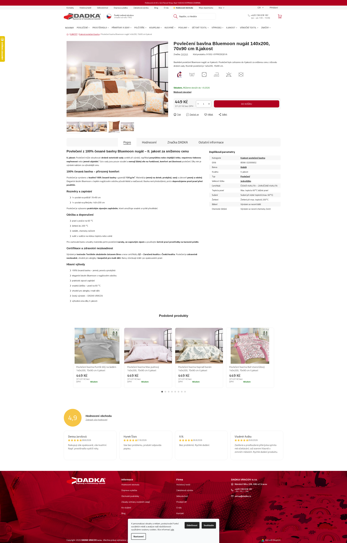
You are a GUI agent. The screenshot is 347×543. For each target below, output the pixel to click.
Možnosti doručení (182, 92)
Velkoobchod (102, 7)
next (278, 361)
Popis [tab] (127, 142)
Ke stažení (126, 507)
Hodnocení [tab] (149, 142)
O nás (166, 7)
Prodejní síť (181, 501)
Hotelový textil (85, 7)
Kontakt (180, 513)
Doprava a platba (121, 7)
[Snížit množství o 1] (198, 103)
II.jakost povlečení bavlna (253, 158)
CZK (259, 7)
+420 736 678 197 (259, 15)
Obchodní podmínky (130, 496)
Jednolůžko (246, 181)
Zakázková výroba (140, 7)
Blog (156, 7)
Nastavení (138, 536)
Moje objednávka (206, 7)
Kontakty (70, 7)
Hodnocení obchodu (184, 7)
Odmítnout (192, 525)
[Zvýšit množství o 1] (209, 103)
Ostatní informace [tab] (211, 142)
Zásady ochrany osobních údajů (135, 501)
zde (172, 529)
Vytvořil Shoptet (273, 540)
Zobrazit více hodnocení (96, 419)
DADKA (184, 54)
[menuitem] (69, 28)
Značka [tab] (177, 142)
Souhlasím (209, 525)
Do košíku (246, 104)
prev (69, 361)
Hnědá (244, 167)
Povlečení (245, 176)
